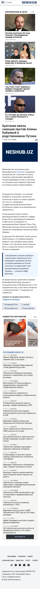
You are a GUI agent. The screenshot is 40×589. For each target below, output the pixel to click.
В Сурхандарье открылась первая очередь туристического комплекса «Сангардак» (18, 457)
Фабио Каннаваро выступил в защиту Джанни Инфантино (18, 521)
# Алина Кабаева (27, 308)
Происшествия (8, 560)
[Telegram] (11, 565)
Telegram (6, 300)
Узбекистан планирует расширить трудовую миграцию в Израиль (17, 448)
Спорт (12, 518)
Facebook (15, 300)
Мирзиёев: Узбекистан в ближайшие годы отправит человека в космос (18, 466)
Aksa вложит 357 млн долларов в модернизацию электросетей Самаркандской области (17, 385)
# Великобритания (11, 308)
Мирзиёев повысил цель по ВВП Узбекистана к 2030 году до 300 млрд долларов (18, 512)
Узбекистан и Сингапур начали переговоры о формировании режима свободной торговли (19, 484)
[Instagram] (15, 565)
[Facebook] (20, 565)
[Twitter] (24, 565)
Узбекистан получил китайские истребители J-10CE (16, 503)
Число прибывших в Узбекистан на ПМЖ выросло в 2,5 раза (18, 430)
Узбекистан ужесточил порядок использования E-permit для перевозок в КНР (19, 413)
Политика (13, 355)
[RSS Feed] (28, 565)
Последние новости (13, 352)
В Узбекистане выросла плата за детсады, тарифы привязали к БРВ (17, 404)
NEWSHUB (29, 2)
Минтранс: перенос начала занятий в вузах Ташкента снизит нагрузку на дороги (18, 474)
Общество (13, 391)
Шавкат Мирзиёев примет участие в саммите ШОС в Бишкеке (18, 358)
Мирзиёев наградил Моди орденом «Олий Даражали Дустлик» (18, 366)
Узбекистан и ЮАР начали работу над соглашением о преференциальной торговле (18, 494)
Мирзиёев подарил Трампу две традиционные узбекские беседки (17, 422)
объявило (20, 172)
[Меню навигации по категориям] (2, 2)
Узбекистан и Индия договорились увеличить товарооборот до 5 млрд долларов (18, 375)
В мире (14, 139)
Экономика (14, 381)
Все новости (20, 537)
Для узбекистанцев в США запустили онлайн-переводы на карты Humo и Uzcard (18, 439)
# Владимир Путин (11, 304)
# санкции (25, 304)
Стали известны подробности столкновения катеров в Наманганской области (19, 395)
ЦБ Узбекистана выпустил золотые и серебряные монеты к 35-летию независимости (18, 530)
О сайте (35, 560)
